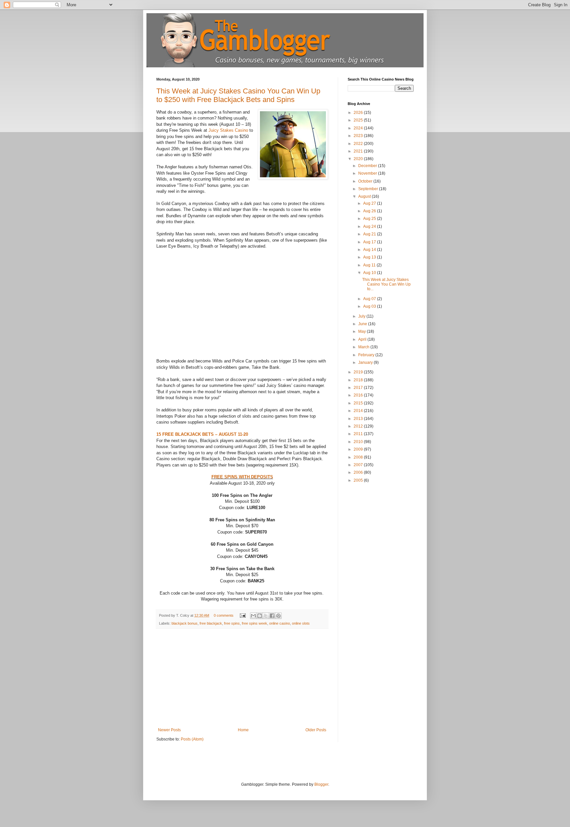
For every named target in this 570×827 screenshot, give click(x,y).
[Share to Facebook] (272, 615)
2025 (359, 120)
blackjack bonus (185, 623)
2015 (359, 403)
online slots (301, 623)
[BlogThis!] (259, 615)
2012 (359, 426)
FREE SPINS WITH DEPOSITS (242, 476)
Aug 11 (370, 265)
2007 (359, 465)
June (363, 324)
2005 (359, 480)
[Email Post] (242, 615)
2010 (359, 441)
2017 (359, 387)
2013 (359, 418)
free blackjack (211, 623)
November (368, 173)
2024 (359, 128)
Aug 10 (370, 272)
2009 (359, 449)
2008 (359, 457)
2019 (359, 372)
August (365, 196)
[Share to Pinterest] (278, 615)
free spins (232, 623)
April (362, 339)
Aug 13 (370, 257)
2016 (359, 395)
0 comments (224, 615)
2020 (359, 158)
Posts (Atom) (192, 739)
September (368, 189)
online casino (279, 623)
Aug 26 (370, 211)
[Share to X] (266, 615)
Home (243, 730)
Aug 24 (370, 226)
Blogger (321, 784)
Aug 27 (370, 203)
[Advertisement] (242, 678)
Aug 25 (370, 218)
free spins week (254, 623)
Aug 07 (370, 298)
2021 (359, 151)
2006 (359, 472)
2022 (359, 143)
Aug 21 (370, 234)
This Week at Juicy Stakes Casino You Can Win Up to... (386, 284)
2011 (359, 433)
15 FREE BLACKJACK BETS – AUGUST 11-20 (202, 434)
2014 (359, 410)
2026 (359, 112)
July (362, 316)
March (364, 347)
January (366, 362)
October (365, 181)
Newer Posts (169, 730)
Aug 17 (370, 242)
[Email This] (253, 615)
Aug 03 (370, 306)
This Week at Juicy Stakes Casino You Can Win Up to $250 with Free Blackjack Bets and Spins (238, 95)
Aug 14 (370, 249)
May (362, 331)
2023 (359, 135)
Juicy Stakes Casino (228, 130)
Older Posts (315, 730)
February (366, 355)
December (368, 165)
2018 (359, 380)
